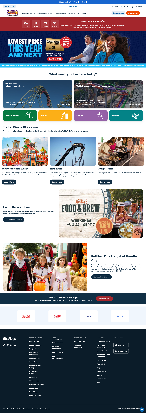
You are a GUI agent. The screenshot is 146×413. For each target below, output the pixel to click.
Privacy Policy (7, 409)
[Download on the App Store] (121, 345)
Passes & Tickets (28, 13)
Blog (98, 368)
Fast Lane (33, 377)
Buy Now (82, 2)
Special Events (57, 352)
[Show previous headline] (2, 2)
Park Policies (101, 360)
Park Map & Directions (101, 346)
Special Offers (34, 358)
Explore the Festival (13, 219)
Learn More (9, 182)
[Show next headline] (144, 2)
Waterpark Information (56, 347)
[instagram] (11, 345)
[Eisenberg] (57, 316)
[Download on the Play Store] (121, 351)
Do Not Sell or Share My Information (21, 409)
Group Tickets (34, 362)
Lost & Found (102, 351)
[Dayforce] (120, 316)
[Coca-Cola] (26, 316)
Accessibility (101, 364)
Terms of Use (36, 409)
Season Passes (35, 345)
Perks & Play (33, 388)
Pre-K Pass (33, 392)
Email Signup (101, 371)
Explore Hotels (79, 341)
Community (101, 379)
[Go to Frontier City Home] (12, 13)
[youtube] (15, 345)
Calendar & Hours (103, 341)
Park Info (71, 13)
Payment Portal (35, 396)
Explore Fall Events (101, 277)
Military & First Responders (34, 353)
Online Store (34, 381)
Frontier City (8, 6)
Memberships (34, 341)
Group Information (36, 384)
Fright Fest (81, 13)
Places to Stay (60, 13)
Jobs (98, 382)
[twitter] (8, 345)
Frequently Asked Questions (103, 355)
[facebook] (4, 345)
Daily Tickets (34, 349)
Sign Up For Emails (104, 299)
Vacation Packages (78, 346)
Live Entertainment (57, 357)
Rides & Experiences (45, 13)
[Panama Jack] (89, 316)
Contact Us (101, 375)
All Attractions (57, 343)
